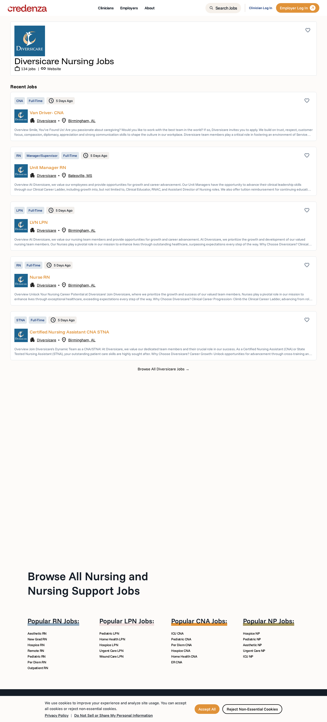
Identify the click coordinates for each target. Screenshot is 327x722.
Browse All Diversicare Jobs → (163, 369)
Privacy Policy (56, 715)
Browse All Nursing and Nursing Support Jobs (88, 583)
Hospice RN (36, 645)
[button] (163, 116)
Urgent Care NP (254, 650)
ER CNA (176, 662)
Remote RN (36, 650)
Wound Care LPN (111, 656)
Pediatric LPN (109, 633)
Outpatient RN (38, 668)
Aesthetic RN (37, 633)
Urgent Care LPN (111, 650)
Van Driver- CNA (47, 112)
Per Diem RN (37, 662)
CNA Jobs (210, 621)
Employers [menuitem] (129, 8)
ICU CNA (177, 633)
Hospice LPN (108, 645)
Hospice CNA (180, 650)
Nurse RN (40, 277)
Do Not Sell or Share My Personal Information (113, 715)
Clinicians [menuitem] (105, 8)
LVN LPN (39, 222)
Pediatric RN (36, 656)
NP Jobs (280, 621)
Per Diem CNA (181, 645)
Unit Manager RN (48, 167)
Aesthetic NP (252, 645)
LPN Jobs (138, 621)
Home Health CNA (184, 656)
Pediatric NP (252, 639)
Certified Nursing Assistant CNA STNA (69, 332)
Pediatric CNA (181, 639)
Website (50, 69)
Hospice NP (251, 633)
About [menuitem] (150, 8)
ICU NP (248, 656)
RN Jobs (64, 621)
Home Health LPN (112, 639)
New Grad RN (37, 639)
